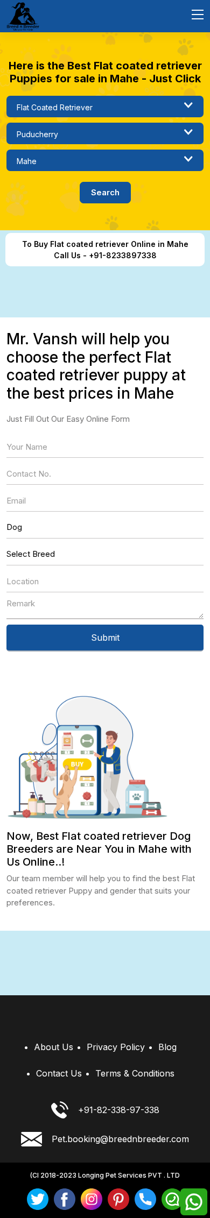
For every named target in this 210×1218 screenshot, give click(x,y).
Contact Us (59, 1073)
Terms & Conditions (134, 1073)
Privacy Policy (116, 1047)
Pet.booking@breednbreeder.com (120, 1139)
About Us (53, 1047)
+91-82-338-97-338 (118, 1109)
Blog (167, 1047)
